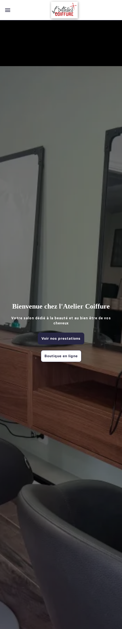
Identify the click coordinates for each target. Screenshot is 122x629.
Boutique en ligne (61, 356)
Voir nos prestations (61, 338)
